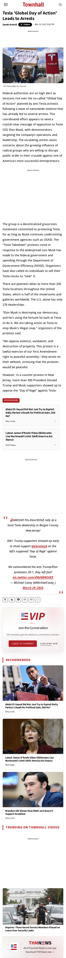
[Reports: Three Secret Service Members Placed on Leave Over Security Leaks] (33, 906)
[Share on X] (5, 599)
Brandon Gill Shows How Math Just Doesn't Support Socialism (29, 812)
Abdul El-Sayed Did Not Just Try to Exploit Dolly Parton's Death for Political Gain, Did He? (31, 706)
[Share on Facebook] (18, 599)
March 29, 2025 (33, 588)
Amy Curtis (10, 711)
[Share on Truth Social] (12, 599)
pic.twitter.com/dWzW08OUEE (33, 577)
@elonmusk (39, 546)
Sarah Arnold (10, 24)
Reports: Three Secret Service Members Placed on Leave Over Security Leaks (32, 929)
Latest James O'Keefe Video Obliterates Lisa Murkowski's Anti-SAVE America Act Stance (29, 759)
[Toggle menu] (6, 4)
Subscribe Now (49, 643)
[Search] (60, 4)
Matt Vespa (10, 764)
